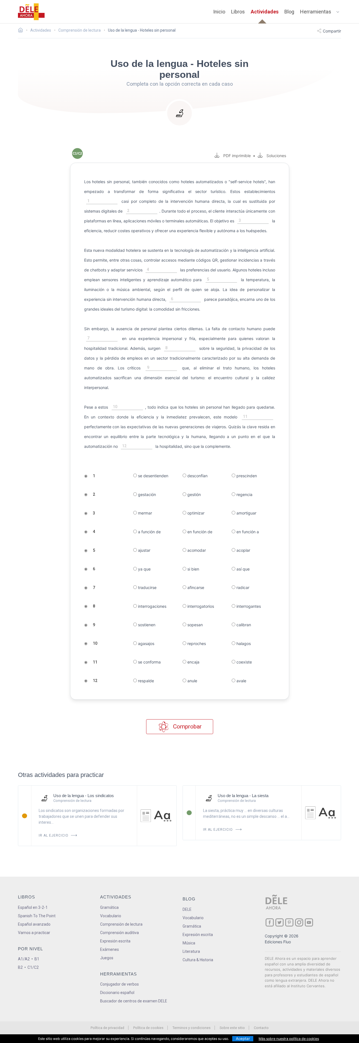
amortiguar (245, 513)
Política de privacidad (107, 1028)
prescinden (246, 475)
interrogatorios (200, 606)
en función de (199, 531)
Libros (238, 12)
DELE (187, 909)
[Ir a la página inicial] (22, 30)
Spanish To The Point (37, 916)
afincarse (195, 587)
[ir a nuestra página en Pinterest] (289, 922)
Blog (289, 12)
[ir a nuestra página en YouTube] (309, 922)
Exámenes (109, 949)
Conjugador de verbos (119, 984)
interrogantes (248, 606)
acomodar (196, 550)
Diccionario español (117, 992)
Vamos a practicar (34, 932)
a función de (149, 531)
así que (242, 569)
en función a (247, 531)
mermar (144, 513)
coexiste (243, 662)
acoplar (242, 550)
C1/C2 (33, 967)
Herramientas (315, 12)
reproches (196, 643)
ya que (144, 569)
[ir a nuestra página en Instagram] (299, 922)
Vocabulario (110, 916)
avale (240, 680)
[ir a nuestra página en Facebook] (270, 922)
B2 (20, 967)
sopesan (194, 624)
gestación (146, 494)
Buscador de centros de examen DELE (133, 1001)
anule (191, 680)
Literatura (191, 951)
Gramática (109, 907)
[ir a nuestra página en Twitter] (279, 922)
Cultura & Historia (198, 960)
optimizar (195, 513)
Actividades (265, 12)
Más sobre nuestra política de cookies (289, 1039)
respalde (145, 680)
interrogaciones (151, 606)
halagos (243, 643)
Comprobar (187, 726)
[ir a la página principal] (31, 11)
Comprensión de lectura (121, 924)
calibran (243, 624)
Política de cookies (148, 1028)
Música (189, 943)
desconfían (197, 475)
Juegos (106, 958)
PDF (236, 155)
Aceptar (243, 1038)
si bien (192, 569)
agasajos (145, 643)
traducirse (147, 587)
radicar (242, 587)
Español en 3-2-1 (33, 907)
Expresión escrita (115, 941)
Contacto (261, 1028)
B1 (36, 959)
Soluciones (276, 155)
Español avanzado (34, 924)
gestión (193, 494)
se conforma (149, 662)
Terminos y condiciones (191, 1028)
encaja (192, 662)
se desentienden (152, 475)
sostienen (146, 624)
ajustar (143, 550)
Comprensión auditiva (119, 932)
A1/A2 (24, 959)
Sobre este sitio (232, 1028)
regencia (243, 494)
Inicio (219, 12)
